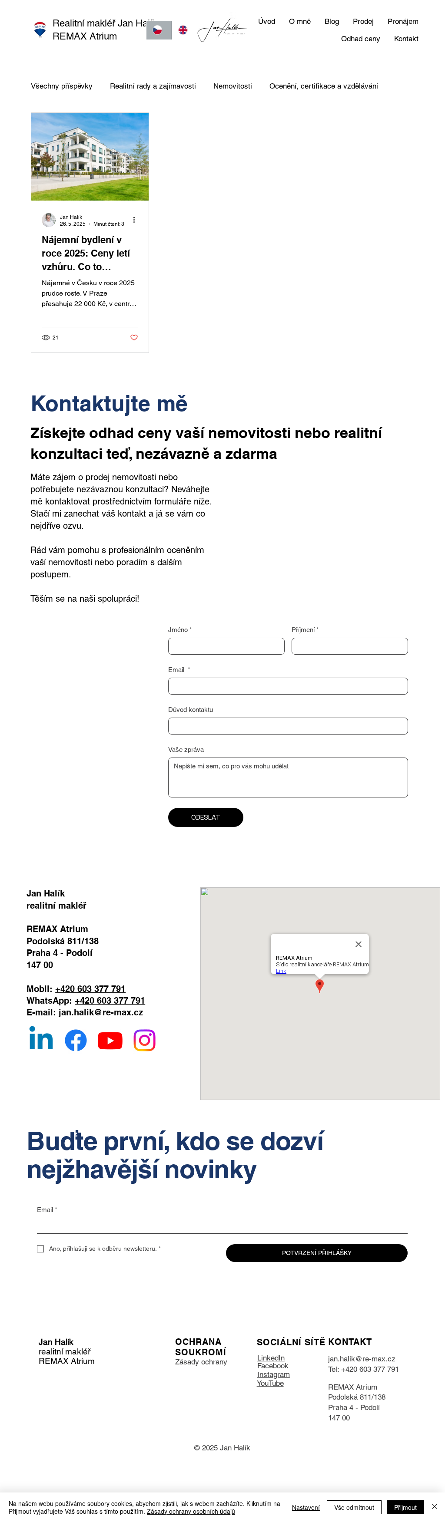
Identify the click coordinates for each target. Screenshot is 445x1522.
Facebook (273, 1365)
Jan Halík (56, 1342)
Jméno (180, 629)
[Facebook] (75, 1040)
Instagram (273, 1374)
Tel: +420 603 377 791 (363, 1369)
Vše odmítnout (354, 1507)
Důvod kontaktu (190, 709)
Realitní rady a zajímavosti (153, 86)
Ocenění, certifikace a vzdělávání (323, 86)
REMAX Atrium (352, 1387)
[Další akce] (137, 220)
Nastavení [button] (306, 1507)
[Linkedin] (41, 1040)
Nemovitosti (232, 86)
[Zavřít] (434, 1507)
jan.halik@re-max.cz (101, 1012)
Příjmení (305, 629)
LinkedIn (271, 1358)
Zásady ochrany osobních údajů (191, 1511)
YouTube (270, 1383)
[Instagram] (144, 1040)
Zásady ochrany (201, 1361)
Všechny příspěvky (62, 86)
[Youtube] (110, 1040)
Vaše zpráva (186, 749)
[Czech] (159, 30)
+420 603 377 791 (90, 989)
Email (179, 669)
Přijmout (405, 1507)
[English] (184, 30)
